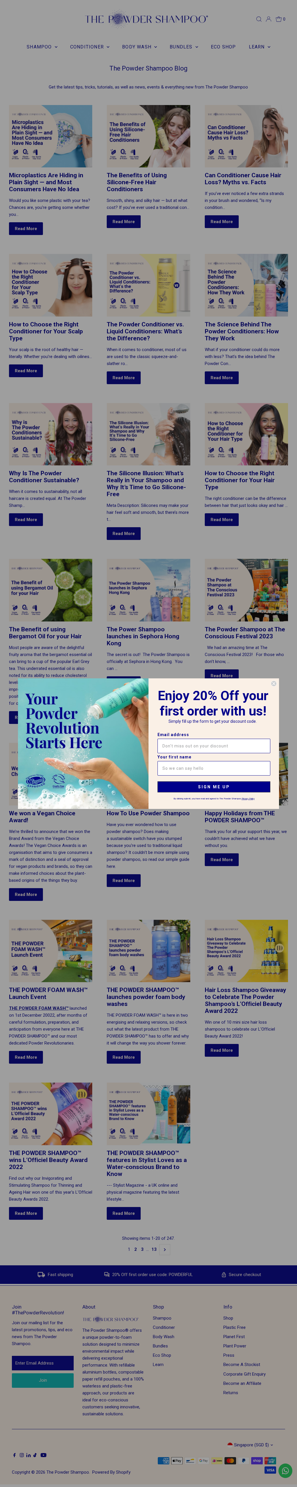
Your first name (174, 757)
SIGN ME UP (214, 787)
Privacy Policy (248, 798)
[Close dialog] (274, 683)
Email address (173, 734)
